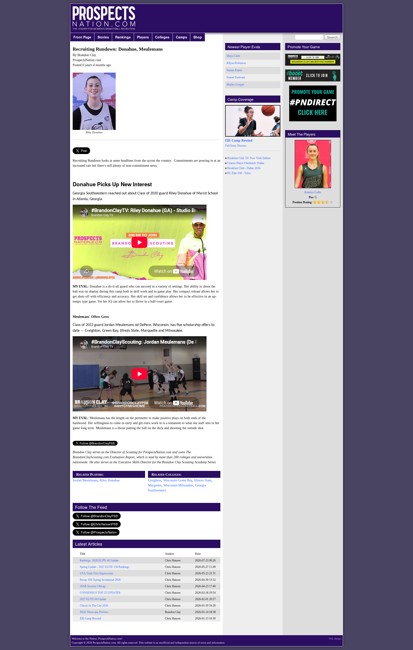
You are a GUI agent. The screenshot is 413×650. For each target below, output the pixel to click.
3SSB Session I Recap (92, 586)
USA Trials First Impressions (96, 573)
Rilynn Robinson (236, 63)
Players (143, 37)
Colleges (162, 37)
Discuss (241, 145)
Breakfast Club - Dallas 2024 (243, 168)
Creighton (154, 480)
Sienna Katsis (234, 70)
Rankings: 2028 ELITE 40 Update (99, 560)
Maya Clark (233, 56)
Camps (181, 37)
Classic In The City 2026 (94, 605)
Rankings (123, 37)
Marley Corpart (235, 84)
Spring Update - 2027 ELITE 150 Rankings (104, 567)
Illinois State (202, 480)
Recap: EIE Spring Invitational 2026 (100, 579)
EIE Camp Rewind (90, 618)
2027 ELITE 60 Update (93, 599)
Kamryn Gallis (312, 192)
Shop (197, 37)
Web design (335, 638)
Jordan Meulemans (85, 480)
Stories (103, 37)
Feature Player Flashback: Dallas (245, 163)
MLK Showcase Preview (94, 612)
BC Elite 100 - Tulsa (238, 173)
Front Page (82, 37)
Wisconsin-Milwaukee (178, 485)
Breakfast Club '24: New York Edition (249, 158)
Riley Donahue (110, 480)
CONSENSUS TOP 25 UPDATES (100, 592)
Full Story (231, 145)
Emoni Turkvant (236, 77)
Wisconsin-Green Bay (177, 480)
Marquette (155, 485)
